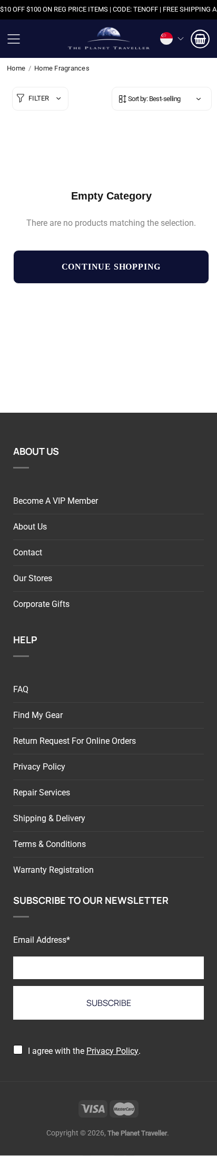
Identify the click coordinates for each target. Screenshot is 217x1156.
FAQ (20, 689)
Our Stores (32, 578)
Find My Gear (38, 715)
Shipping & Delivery (49, 818)
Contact (27, 552)
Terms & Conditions (49, 844)
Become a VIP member (55, 501)
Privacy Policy (39, 767)
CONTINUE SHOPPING (111, 266)
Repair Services (41, 793)
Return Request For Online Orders (74, 741)
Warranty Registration (53, 870)
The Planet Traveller (108, 39)
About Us (30, 527)
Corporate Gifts (41, 604)
